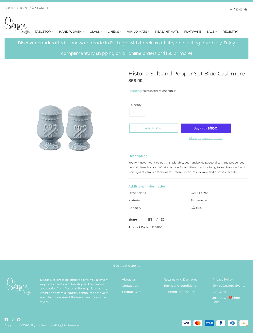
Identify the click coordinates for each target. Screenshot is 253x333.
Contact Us (130, 285)
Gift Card (219, 292)
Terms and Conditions (180, 285)
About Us (129, 279)
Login (10, 8)
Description (138, 156)
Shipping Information (179, 292)
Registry (230, 31)
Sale (211, 31)
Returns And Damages (180, 279)
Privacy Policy (222, 279)
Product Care (132, 292)
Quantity (135, 105)
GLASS (95, 31)
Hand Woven (70, 31)
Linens (114, 31)
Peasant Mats (167, 31)
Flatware (192, 31)
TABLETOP (43, 31)
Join (23, 8)
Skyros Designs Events (228, 285)
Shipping (135, 91)
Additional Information (147, 186)
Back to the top (125, 265)
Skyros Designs (41, 325)
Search (41, 8)
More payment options (206, 138)
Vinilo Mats (137, 31)
